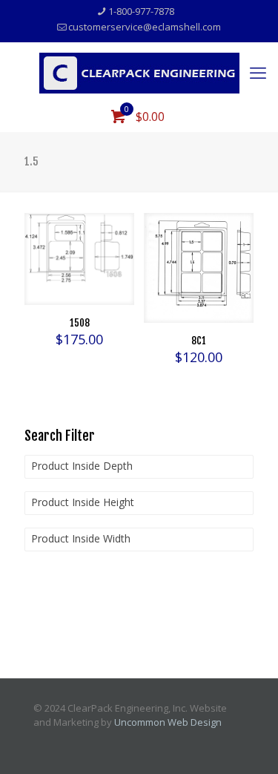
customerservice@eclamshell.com (144, 26)
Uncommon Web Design (168, 722)
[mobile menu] (258, 72)
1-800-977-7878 (141, 11)
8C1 (198, 341)
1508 (80, 323)
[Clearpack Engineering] (139, 72)
